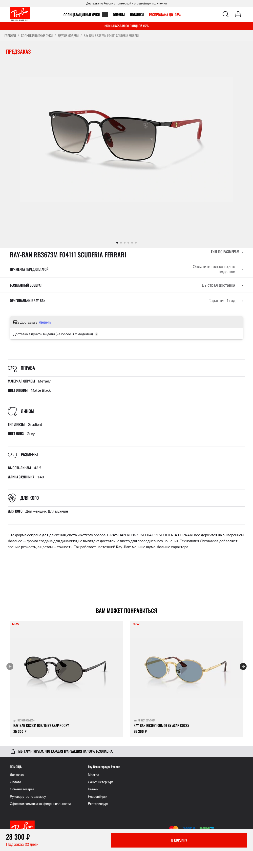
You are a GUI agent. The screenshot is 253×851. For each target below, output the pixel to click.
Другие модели (68, 35)
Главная (10, 35)
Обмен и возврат (22, 789)
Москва (93, 775)
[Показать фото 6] (136, 243)
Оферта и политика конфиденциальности (40, 804)
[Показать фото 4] (128, 243)
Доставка (17, 775)
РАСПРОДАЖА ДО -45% (165, 14)
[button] (227, 252)
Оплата (15, 782)
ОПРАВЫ (119, 14)
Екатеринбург (98, 804)
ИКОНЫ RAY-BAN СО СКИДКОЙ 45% (127, 25)
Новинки (137, 14)
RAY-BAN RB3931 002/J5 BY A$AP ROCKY (41, 725)
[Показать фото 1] (117, 243)
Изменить (45, 322)
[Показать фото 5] (132, 243)
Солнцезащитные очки (81, 14)
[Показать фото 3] (125, 243)
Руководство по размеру (28, 796)
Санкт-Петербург (100, 782)
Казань (93, 789)
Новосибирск (97, 796)
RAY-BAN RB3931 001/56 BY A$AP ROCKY (161, 725)
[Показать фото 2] (121, 243)
